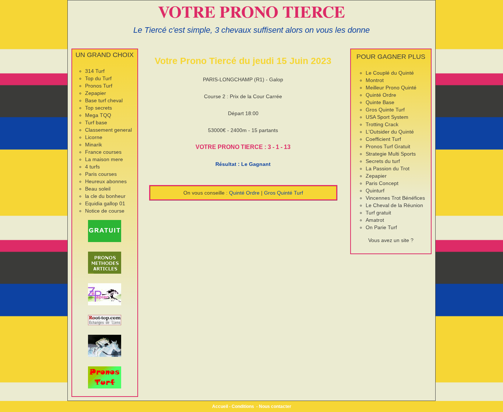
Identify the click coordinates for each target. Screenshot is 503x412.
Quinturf (375, 190)
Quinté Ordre (244, 193)
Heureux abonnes (106, 181)
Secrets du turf (383, 161)
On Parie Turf (381, 227)
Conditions (243, 406)
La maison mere (104, 159)
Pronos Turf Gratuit (388, 146)
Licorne (93, 137)
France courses (103, 152)
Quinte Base (380, 102)
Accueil (220, 406)
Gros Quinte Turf (385, 110)
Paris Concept (382, 183)
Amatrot (375, 220)
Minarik (93, 145)
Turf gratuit (378, 213)
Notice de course (104, 211)
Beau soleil (97, 189)
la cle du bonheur (105, 196)
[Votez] (104, 231)
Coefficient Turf (383, 139)
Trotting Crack (382, 124)
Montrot (375, 80)
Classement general (108, 130)
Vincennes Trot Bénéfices (395, 198)
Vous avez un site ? (391, 240)
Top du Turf (98, 78)
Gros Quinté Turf (283, 193)
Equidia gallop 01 (105, 203)
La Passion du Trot (387, 168)
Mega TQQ (98, 115)
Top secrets (98, 108)
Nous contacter (275, 406)
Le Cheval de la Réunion (394, 205)
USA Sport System (387, 117)
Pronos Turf (98, 86)
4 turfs (92, 167)
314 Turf (95, 71)
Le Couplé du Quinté (390, 73)
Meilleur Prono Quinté (391, 87)
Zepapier (95, 93)
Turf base (96, 122)
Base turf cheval (104, 100)
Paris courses (101, 174)
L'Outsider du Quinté (390, 132)
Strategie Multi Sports (391, 154)
